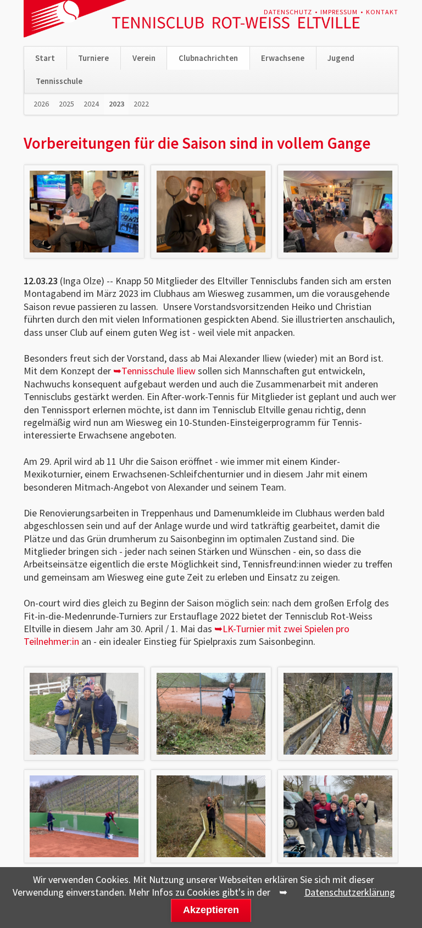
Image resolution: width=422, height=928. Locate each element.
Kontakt (382, 12)
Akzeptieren (211, 909)
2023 (116, 104)
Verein (144, 58)
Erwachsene (282, 58)
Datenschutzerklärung (349, 892)
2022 (141, 104)
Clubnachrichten (208, 58)
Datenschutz (288, 12)
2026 (41, 104)
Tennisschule (59, 81)
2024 (91, 104)
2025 (66, 104)
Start (45, 58)
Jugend (340, 58)
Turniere (93, 58)
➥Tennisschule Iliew (154, 370)
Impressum (339, 12)
